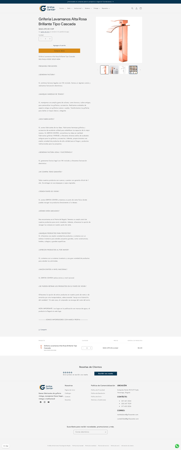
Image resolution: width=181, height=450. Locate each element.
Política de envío (115, 445)
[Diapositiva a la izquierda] (98, 70)
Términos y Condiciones (98, 400)
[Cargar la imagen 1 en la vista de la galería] (104, 69)
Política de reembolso (90, 445)
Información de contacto (127, 445)
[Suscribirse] (105, 432)
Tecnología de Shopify (65, 445)
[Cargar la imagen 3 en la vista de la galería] (123, 69)
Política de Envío (96, 396)
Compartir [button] (44, 330)
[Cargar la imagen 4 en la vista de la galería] (133, 69)
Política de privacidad (77, 445)
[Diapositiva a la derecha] (140, 70)
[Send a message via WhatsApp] (177, 446)
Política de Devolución (98, 393)
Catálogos (68, 393)
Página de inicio (70, 390)
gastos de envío (45, 32)
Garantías (68, 400)
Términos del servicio (103, 445)
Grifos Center (55, 445)
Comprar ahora (59, 51)
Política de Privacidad (98, 390)
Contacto (67, 396)
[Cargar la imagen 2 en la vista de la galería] (114, 69)
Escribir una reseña (105, 374)
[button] (62, 8)
